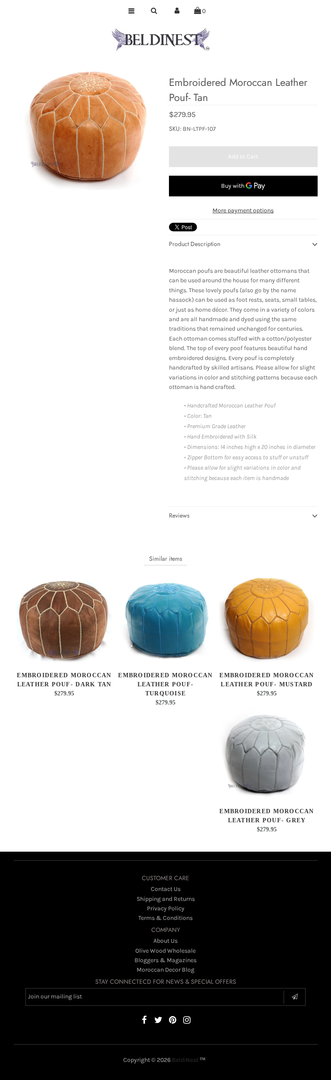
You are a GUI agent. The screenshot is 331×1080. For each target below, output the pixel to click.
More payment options (243, 210)
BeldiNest (185, 1060)
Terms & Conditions (165, 918)
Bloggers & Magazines (165, 960)
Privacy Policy (165, 908)
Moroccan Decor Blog (165, 969)
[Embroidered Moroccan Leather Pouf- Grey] (266, 754)
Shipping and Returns (166, 899)
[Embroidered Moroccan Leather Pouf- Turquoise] (165, 619)
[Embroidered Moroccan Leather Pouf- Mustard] (266, 619)
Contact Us (166, 889)
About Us (165, 940)
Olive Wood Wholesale (165, 950)
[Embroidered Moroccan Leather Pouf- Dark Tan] (64, 619)
